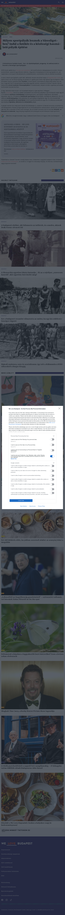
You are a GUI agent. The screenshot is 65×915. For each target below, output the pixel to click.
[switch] (52, 439)
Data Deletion (23, 506)
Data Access (32, 506)
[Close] (59, 408)
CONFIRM (21, 500)
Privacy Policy (41, 506)
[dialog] (32, 457)
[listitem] (32, 436)
